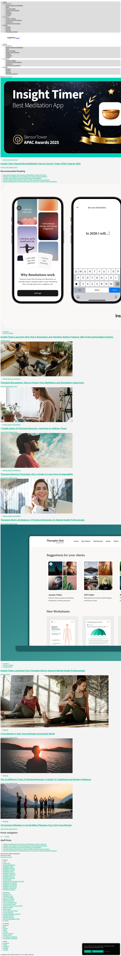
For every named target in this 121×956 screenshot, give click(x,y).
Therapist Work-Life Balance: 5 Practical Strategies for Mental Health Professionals (43, 520)
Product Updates (8, 333)
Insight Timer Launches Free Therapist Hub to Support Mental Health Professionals (43, 670)
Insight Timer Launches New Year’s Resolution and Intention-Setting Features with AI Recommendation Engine (57, 337)
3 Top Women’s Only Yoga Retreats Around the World (28, 734)
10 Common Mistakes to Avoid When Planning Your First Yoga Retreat (36, 825)
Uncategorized (7, 667)
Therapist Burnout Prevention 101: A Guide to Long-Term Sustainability (37, 474)
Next (7, 836)
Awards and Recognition (10, 160)
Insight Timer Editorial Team (9, 167)
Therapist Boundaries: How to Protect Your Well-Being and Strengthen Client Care (42, 382)
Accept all (88, 951)
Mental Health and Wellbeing (12, 379)
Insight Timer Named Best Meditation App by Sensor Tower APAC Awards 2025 (41, 163)
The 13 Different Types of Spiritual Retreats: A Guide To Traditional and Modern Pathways (46, 779)
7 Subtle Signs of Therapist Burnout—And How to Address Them (33, 428)
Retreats (5, 730)
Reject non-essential (97, 951)
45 (5, 836)
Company (6, 331)
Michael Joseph (5, 341)
